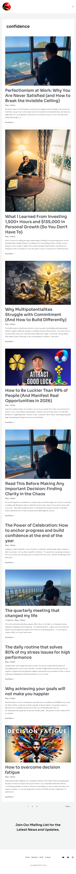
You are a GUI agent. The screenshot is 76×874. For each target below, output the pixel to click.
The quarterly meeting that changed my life (32, 613)
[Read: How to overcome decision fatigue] (38, 744)
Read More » (9, 122)
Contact (48, 857)
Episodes (34, 857)
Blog (6, 105)
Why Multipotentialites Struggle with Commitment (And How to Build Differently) (35, 314)
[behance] (63, 857)
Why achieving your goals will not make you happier (35, 691)
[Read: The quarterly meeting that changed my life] (38, 587)
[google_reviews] (68, 857)
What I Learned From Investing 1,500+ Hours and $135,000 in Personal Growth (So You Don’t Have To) (36, 224)
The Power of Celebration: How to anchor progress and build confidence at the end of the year (36, 533)
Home (27, 857)
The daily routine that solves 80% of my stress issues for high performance (37, 652)
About (41, 857)
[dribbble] (73, 857)
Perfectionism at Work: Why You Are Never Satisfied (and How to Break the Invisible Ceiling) (37, 95)
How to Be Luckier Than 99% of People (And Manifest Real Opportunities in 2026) (36, 395)
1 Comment (9, 620)
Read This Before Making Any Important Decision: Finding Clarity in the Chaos (34, 488)
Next (68, 806)
